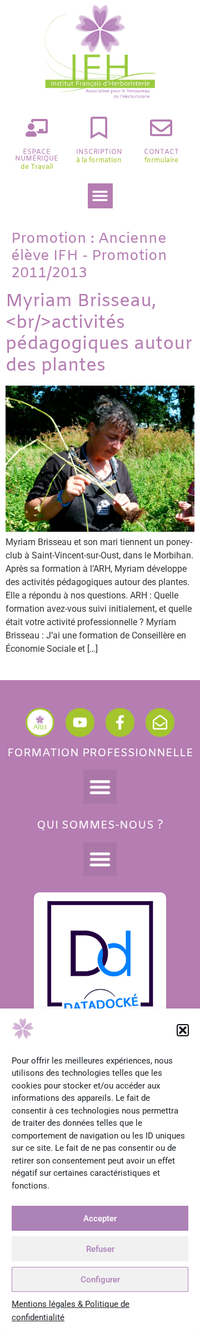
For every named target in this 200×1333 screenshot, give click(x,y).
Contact (161, 152)
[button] (182, 1030)
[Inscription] (99, 128)
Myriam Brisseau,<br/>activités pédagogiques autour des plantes (99, 333)
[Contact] (161, 128)
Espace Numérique (36, 155)
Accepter (100, 1219)
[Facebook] (120, 722)
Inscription (99, 152)
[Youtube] (80, 722)
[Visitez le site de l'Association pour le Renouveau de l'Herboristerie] (40, 722)
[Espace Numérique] (37, 128)
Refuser (100, 1249)
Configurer (100, 1280)
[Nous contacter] (160, 722)
